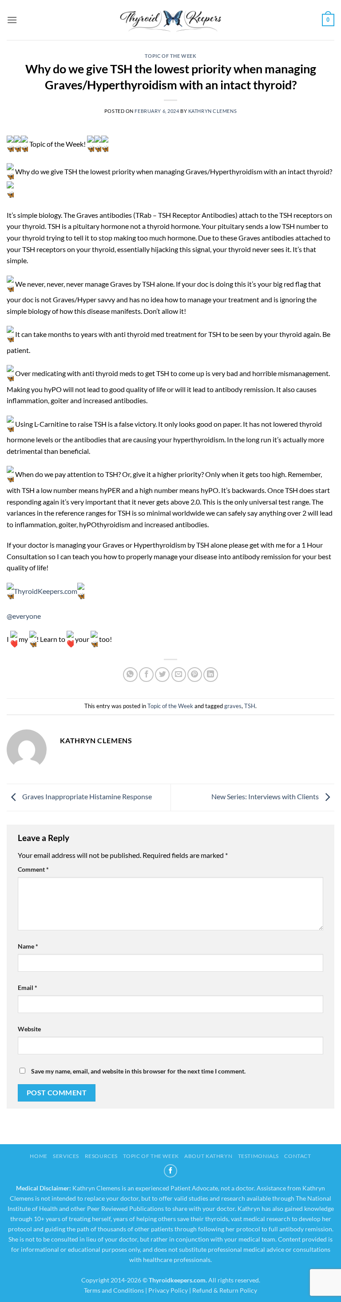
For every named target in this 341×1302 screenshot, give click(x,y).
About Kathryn (208, 1156)
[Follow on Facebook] (170, 1171)
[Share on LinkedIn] (210, 674)
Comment (33, 869)
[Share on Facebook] (146, 674)
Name (28, 946)
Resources (101, 1156)
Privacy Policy (168, 1290)
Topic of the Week (171, 56)
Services (66, 1156)
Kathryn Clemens (212, 111)
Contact (297, 1156)
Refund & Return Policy (224, 1290)
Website (29, 1029)
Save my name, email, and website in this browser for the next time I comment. (138, 1071)
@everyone (24, 616)
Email (27, 987)
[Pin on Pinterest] (194, 674)
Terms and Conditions (114, 1290)
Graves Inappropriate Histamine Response (86, 796)
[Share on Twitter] (162, 674)
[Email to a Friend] (178, 674)
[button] (12, 20)
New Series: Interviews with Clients (265, 796)
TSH (249, 705)
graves (233, 705)
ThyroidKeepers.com (45, 591)
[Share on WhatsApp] (130, 674)
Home (38, 1156)
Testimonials (258, 1156)
